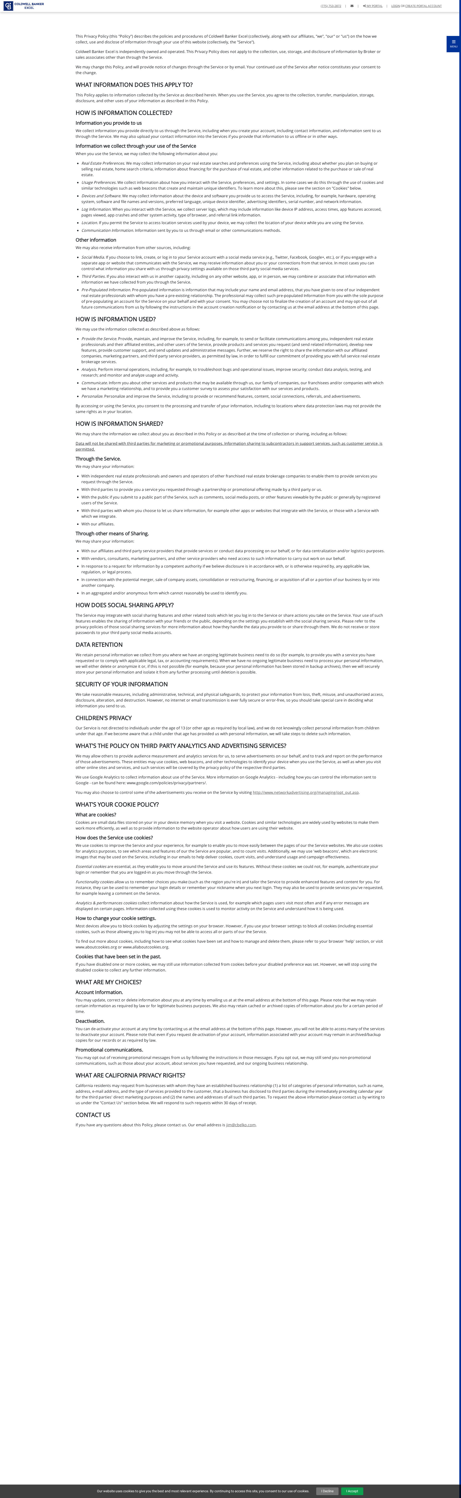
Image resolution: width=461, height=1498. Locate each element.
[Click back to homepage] (22, 5)
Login (395, 6)
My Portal (374, 6)
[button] (454, 44)
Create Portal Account (423, 6)
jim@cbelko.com (241, 1124)
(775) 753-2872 (331, 6)
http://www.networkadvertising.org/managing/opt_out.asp (306, 792)
